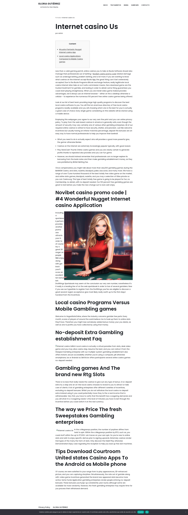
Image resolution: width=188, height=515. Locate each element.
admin (60, 33)
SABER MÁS (135, 5)
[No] (186, 512)
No (147, 512)
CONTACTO (145, 5)
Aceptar (140, 512)
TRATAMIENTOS (115, 5)
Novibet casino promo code (104, 74)
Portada (58, 18)
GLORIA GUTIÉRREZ (60, 507)
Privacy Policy (44, 507)
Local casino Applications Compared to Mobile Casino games (71, 59)
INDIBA (126, 5)
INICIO (105, 5)
